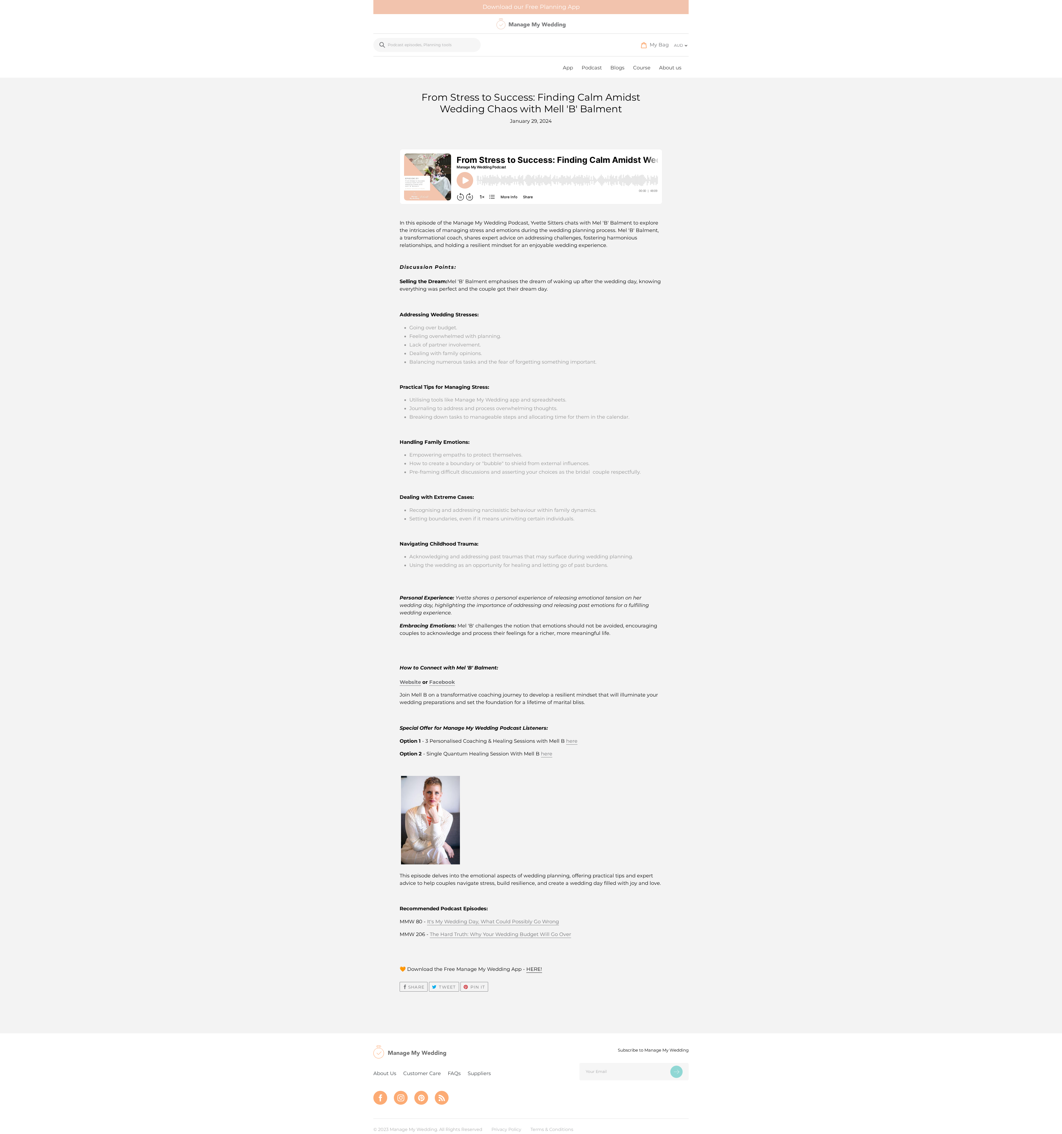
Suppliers (479, 1073)
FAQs (454, 1073)
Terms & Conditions (551, 1129)
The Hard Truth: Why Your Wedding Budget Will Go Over (500, 934)
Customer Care (422, 1073)
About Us (384, 1073)
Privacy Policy (506, 1129)
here (571, 741)
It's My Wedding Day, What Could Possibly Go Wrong (493, 922)
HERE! (534, 969)
